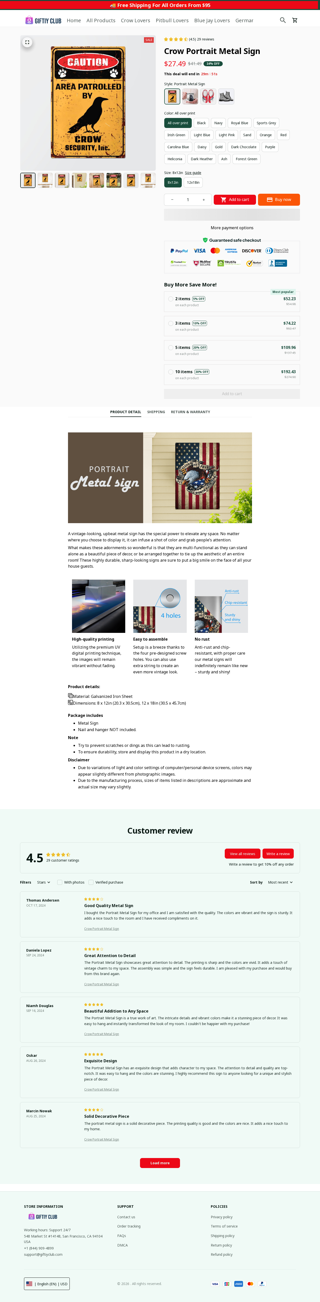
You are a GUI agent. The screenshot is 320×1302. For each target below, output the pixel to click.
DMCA (122, 1245)
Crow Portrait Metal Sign (101, 929)
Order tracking (128, 1226)
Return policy (221, 1245)
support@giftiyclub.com (43, 1254)
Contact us (126, 1217)
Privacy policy (221, 1217)
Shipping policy (222, 1235)
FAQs (121, 1235)
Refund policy (221, 1254)
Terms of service (224, 1226)
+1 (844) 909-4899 (39, 1248)
